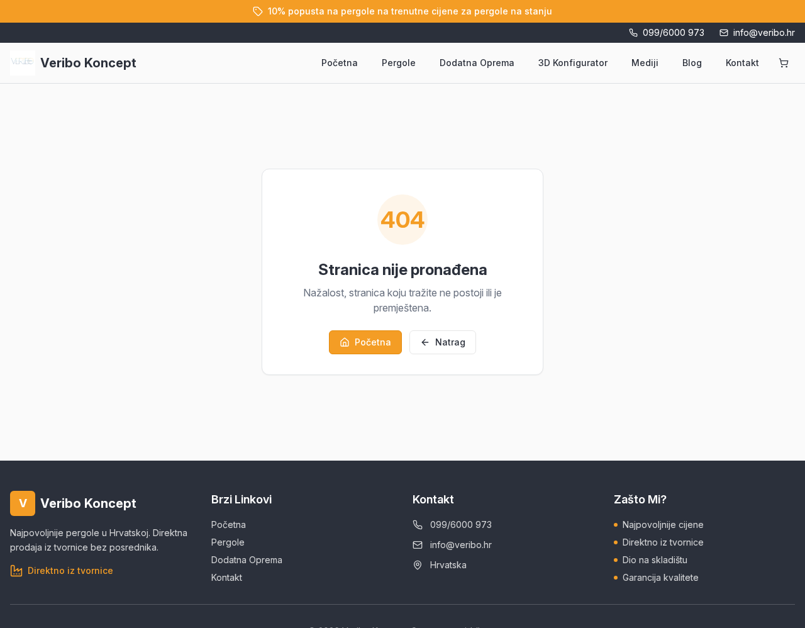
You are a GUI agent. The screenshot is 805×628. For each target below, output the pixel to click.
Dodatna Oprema (477, 62)
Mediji (644, 62)
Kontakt (742, 62)
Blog (692, 62)
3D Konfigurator (573, 62)
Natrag (450, 342)
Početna (339, 62)
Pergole (399, 62)
